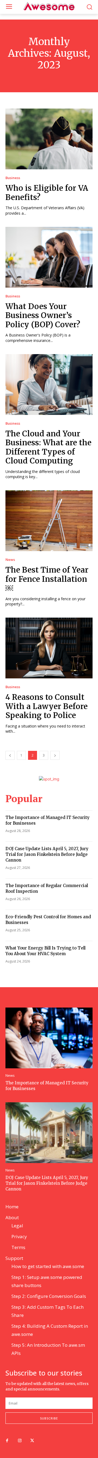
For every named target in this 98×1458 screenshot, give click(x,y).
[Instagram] (19, 1441)
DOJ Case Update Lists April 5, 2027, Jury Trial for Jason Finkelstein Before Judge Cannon (46, 854)
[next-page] (55, 755)
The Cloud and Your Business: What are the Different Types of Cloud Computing (48, 447)
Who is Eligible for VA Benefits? (46, 192)
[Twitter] (32, 1441)
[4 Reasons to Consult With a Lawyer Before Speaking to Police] (49, 648)
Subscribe (49, 1418)
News (10, 559)
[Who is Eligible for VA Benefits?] (49, 139)
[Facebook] (7, 1441)
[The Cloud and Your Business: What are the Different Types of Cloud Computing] (49, 384)
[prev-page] (10, 755)
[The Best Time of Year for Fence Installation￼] (49, 520)
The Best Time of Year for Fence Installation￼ (46, 579)
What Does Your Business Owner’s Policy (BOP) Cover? (42, 315)
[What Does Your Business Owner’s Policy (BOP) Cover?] (49, 257)
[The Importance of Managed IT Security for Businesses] (49, 1038)
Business (12, 178)
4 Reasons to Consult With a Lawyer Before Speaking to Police (46, 706)
